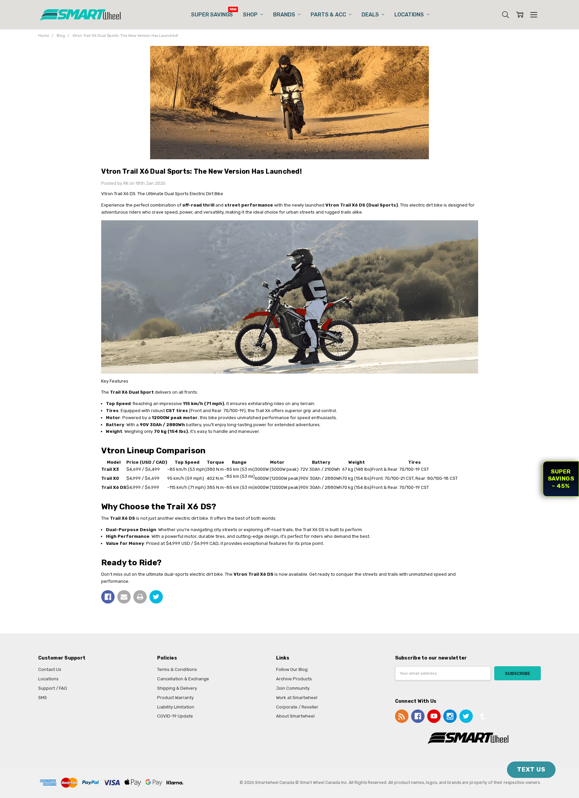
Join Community (293, 688)
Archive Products (294, 678)
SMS (42, 697)
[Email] (124, 597)
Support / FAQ (52, 688)
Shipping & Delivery (177, 688)
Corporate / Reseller (297, 706)
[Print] (140, 597)
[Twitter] (156, 597)
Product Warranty (175, 697)
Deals (371, 14)
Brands (284, 14)
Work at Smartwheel (296, 697)
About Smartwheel (295, 716)
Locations (409, 14)
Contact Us (49, 669)
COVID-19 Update (175, 716)
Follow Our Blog (292, 669)
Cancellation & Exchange (183, 678)
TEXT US (531, 769)
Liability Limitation (175, 706)
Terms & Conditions (177, 669)
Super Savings (212, 14)
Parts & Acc (329, 14)
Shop (251, 14)
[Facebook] (108, 597)
